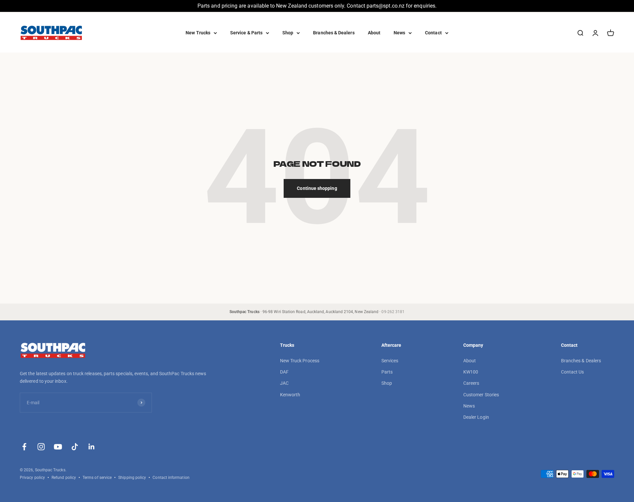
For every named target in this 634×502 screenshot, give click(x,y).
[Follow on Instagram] (41, 446)
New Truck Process (299, 360)
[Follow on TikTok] (74, 446)
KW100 (470, 372)
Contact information (171, 477)
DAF (284, 372)
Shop (287, 32)
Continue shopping (317, 188)
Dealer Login (476, 417)
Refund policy (64, 477)
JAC (284, 383)
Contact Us (572, 372)
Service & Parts (246, 32)
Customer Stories (481, 394)
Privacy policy (32, 477)
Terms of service (97, 477)
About (374, 32)
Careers (471, 383)
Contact (433, 32)
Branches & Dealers (333, 32)
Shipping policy (132, 477)
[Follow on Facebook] (24, 446)
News (399, 32)
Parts (387, 372)
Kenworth (290, 394)
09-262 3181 (393, 311)
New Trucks (198, 32)
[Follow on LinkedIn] (91, 446)
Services (390, 360)
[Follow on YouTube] (57, 446)
